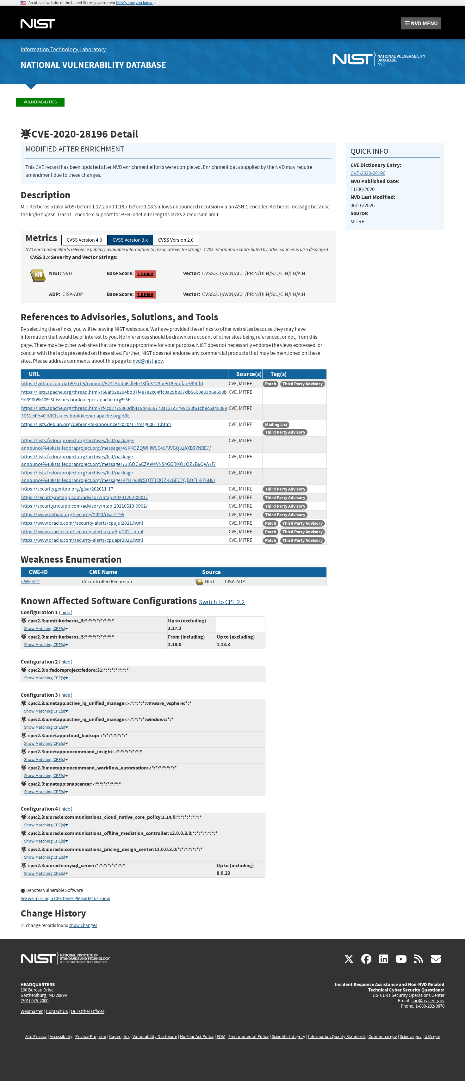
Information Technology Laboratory (63, 49)
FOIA (221, 1037)
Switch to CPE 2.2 (222, 602)
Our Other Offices (87, 1011)
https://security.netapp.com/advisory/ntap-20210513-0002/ (84, 506)
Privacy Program (90, 1037)
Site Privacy (36, 1037)
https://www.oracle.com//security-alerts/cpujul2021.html (82, 523)
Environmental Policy (248, 1037)
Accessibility (61, 1037)
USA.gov (432, 1037)
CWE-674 (30, 581)
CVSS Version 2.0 (176, 240)
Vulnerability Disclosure (155, 1037)
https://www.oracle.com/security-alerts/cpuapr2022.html (82, 540)
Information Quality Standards (337, 1037)
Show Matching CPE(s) (44, 628)
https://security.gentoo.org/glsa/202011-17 (67, 489)
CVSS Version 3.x (130, 240)
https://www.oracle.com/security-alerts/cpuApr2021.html (82, 531)
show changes (83, 926)
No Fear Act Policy (197, 1037)
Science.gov (411, 1037)
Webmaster (32, 1011)
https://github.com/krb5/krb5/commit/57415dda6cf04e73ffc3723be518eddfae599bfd (112, 383)
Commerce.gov (383, 1037)
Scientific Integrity (288, 1037)
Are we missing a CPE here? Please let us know (65, 899)
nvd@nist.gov (148, 361)
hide (65, 613)
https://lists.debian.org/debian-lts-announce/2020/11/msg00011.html (96, 424)
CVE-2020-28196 (367, 173)
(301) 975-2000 (34, 1001)
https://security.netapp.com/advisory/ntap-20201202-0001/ (84, 497)
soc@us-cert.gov (428, 1001)
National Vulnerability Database (93, 65)
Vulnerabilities (40, 102)
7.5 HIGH (145, 273)
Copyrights (119, 1037)
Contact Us (57, 1011)
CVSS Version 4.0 (84, 240)
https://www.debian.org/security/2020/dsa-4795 (72, 514)
